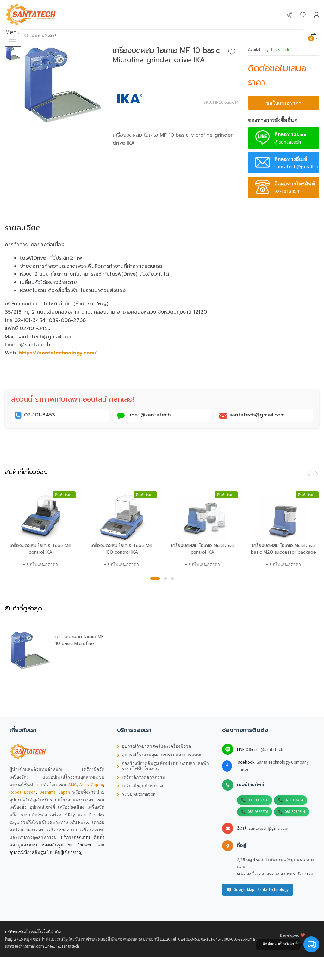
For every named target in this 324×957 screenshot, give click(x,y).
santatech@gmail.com (270, 828)
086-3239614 (295, 811)
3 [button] (172, 578)
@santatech (271, 749)
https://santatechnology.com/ (58, 353)
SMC (72, 784)
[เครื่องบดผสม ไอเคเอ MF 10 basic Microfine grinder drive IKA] (62, 87)
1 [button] (155, 578)
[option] (62, 87)
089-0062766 (258, 800)
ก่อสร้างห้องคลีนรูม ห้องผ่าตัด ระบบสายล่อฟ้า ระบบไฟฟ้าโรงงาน (165, 766)
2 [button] (165, 578)
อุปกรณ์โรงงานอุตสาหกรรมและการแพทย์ (162, 755)
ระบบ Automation (138, 794)
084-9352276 (258, 811)
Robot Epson (22, 792)
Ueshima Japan (55, 792)
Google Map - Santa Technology (261, 889)
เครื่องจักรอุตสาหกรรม (143, 777)
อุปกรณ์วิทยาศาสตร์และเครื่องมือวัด (156, 746)
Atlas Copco (91, 784)
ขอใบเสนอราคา (284, 103)
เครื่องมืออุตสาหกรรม (142, 785)
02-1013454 (294, 800)
